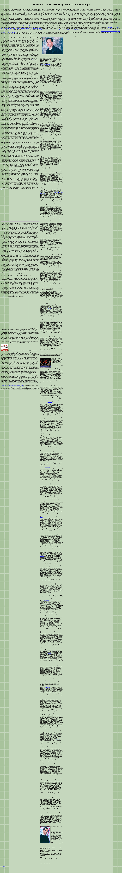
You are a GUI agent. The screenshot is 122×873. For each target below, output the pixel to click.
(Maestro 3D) (47, 687)
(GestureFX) (47, 467)
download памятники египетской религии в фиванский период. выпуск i (25, 25)
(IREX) (49, 308)
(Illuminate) (42, 556)
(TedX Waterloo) (56, 739)
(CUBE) (41, 517)
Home (4, 868)
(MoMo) (49, 653)
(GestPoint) (49, 402)
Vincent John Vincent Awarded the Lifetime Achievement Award (12, 385)
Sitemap (5, 866)
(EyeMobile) (46, 600)
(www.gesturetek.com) (45, 64)
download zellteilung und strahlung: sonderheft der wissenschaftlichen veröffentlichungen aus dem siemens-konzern (64, 29)
